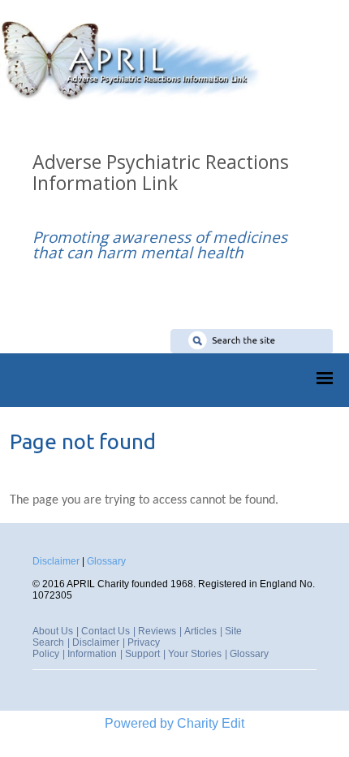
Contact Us (105, 631)
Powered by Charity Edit (174, 723)
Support (142, 654)
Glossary (106, 561)
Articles (200, 631)
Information (92, 654)
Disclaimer (56, 561)
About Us (52, 631)
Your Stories (195, 654)
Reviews (157, 631)
